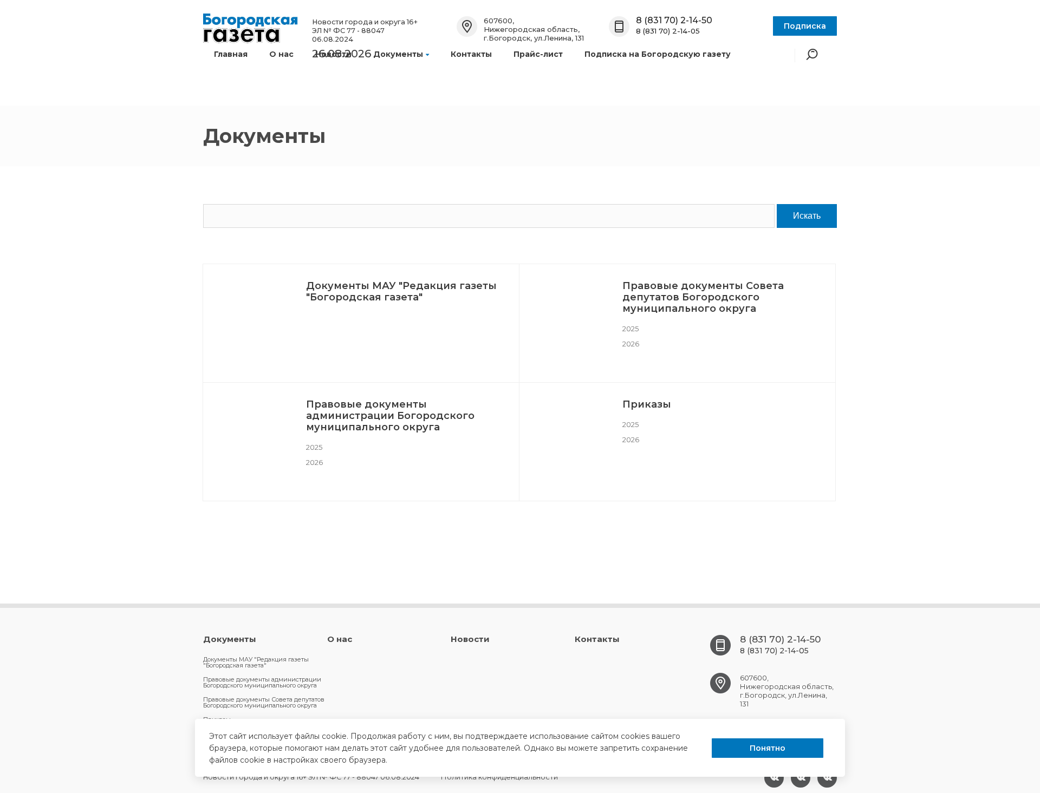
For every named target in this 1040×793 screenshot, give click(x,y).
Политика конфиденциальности (499, 776)
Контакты (471, 54)
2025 (630, 328)
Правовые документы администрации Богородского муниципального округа (390, 415)
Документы (398, 54)
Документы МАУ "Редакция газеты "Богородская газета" (401, 291)
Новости (333, 54)
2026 (630, 343)
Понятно (767, 748)
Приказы (646, 404)
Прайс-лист (538, 54)
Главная (231, 54)
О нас (281, 54)
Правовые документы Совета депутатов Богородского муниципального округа (703, 297)
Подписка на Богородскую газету (657, 54)
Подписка (805, 26)
